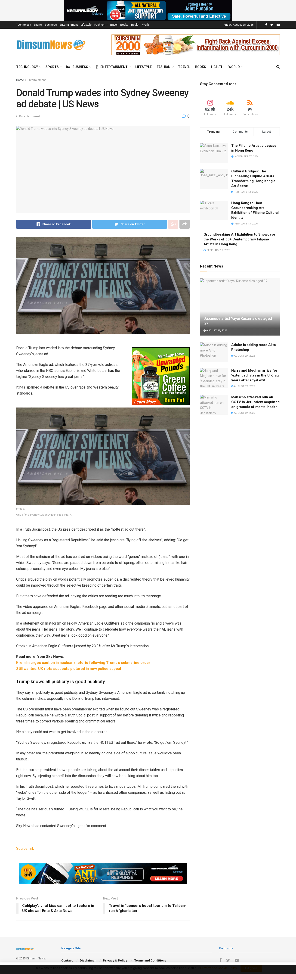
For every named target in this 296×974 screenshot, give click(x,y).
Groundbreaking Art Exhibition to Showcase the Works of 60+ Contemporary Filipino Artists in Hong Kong (239, 239)
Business (51, 24)
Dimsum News (35, 958)
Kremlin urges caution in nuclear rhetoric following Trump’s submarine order (83, 662)
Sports (38, 24)
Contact (67, 960)
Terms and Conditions (150, 960)
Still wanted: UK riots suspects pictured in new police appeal (68, 668)
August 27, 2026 (216, 330)
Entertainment (69, 24)
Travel (113, 24)
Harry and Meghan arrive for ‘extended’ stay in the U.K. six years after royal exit (255, 375)
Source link (25, 848)
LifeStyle (86, 24)
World (146, 24)
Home (20, 80)
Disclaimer (88, 960)
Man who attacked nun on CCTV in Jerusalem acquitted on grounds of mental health (255, 402)
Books (124, 24)
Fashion (99, 24)
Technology (23, 24)
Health (135, 24)
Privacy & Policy (115, 960)
